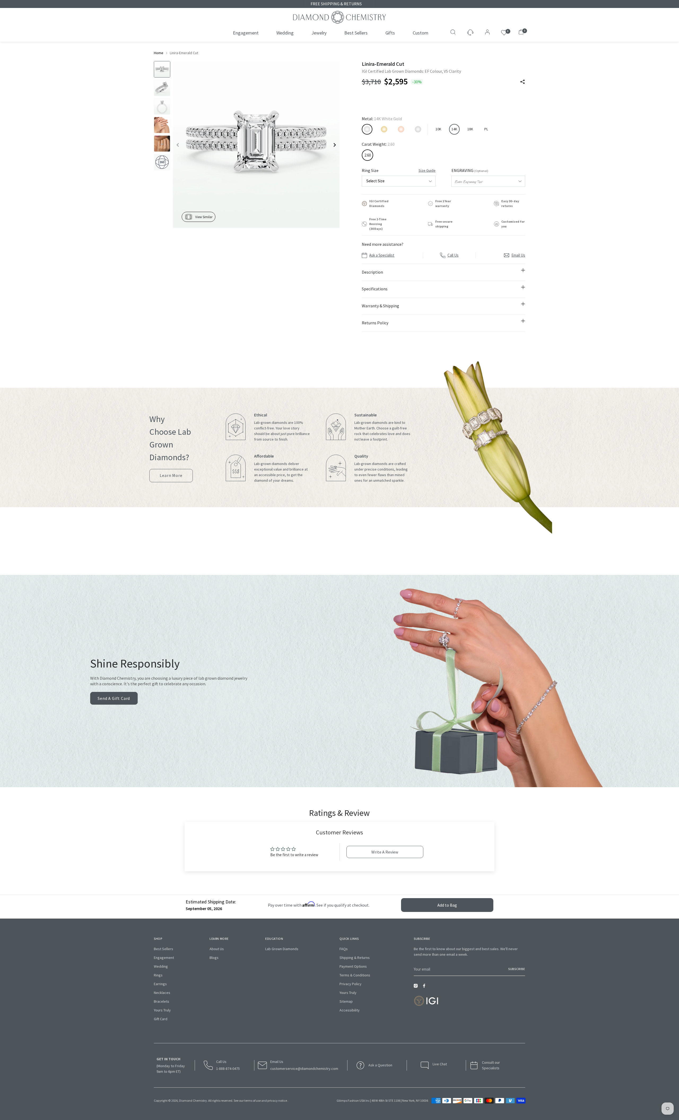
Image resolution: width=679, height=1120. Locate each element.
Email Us (518, 255)
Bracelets (161, 1001)
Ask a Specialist (381, 255)
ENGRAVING (469, 170)
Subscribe (516, 969)
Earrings (160, 983)
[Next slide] (335, 145)
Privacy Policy (351, 983)
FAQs (344, 948)
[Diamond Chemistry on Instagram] (417, 987)
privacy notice (277, 1100)
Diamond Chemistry (193, 1100)
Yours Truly (162, 1010)
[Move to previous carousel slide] (328, 551)
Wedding (161, 966)
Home (158, 52)
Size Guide (427, 170)
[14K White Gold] (367, 129)
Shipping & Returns (355, 957)
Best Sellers (163, 948)
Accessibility (350, 1010)
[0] (504, 32)
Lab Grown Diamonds (281, 948)
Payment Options (353, 966)
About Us (217, 948)
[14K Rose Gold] (401, 129)
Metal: (382, 118)
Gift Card (160, 1018)
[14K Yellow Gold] (384, 129)
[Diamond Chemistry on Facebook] (425, 987)
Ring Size (399, 170)
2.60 (367, 155)
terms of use (252, 1100)
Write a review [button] (384, 852)
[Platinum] (418, 129)
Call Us (453, 255)
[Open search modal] (453, 32)
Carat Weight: (378, 144)
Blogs (214, 957)
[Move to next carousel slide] (351, 551)
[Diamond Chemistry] (339, 17)
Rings (158, 975)
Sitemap (346, 1001)
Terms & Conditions (355, 975)
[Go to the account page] (486, 32)
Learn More (171, 477)
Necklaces (162, 992)
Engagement (164, 957)
